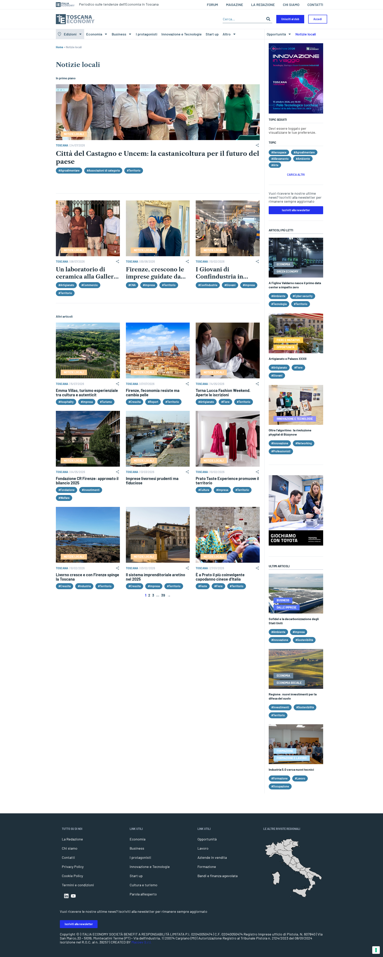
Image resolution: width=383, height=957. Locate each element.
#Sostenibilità (304, 640)
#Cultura (203, 490)
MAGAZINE (234, 4)
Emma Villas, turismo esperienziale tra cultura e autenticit (87, 392)
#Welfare (64, 498)
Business (119, 34)
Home (59, 47)
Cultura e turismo (143, 885)
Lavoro (202, 848)
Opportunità (276, 34)
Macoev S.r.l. (141, 942)
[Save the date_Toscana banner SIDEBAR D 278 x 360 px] (296, 112)
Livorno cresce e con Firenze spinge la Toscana (87, 576)
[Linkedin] (66, 895)
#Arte (274, 165)
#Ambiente (303, 158)
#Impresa (149, 285)
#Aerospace (278, 152)
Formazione (206, 866)
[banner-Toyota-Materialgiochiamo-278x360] (296, 544)
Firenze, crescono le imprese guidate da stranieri (155, 276)
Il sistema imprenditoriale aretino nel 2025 (155, 576)
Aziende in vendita (212, 857)
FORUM (212, 4)
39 (163, 595)
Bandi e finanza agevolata (217, 876)
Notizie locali (305, 34)
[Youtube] (73, 895)
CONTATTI (315, 4)
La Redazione (72, 839)
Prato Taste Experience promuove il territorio (227, 480)
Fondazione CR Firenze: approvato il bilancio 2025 (87, 480)
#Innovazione (279, 443)
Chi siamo (69, 848)
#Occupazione (280, 786)
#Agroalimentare (69, 170)
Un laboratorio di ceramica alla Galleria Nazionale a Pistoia (87, 276)
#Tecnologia (279, 304)
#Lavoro (300, 778)
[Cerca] (268, 19)
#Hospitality (66, 401)
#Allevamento (280, 158)
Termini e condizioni (78, 885)
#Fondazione (66, 490)
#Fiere (225, 401)
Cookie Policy (72, 876)
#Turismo (106, 401)
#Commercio (89, 285)
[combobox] (243, 19)
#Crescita (134, 401)
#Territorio (133, 170)
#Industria (84, 586)
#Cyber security (303, 296)
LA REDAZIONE (263, 4)
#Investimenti (91, 490)
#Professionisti (280, 451)
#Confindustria (207, 285)
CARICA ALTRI (296, 174)
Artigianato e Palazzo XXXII (287, 358)
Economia (94, 34)
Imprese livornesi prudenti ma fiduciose (152, 480)
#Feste (202, 586)
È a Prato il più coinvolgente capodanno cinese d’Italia (220, 576)
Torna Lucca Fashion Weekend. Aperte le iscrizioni (223, 392)
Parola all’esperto (143, 894)
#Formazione (279, 778)
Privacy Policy (73, 866)
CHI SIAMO (291, 4)
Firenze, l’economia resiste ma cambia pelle (153, 392)
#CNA (132, 285)
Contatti (68, 857)
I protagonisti (146, 34)
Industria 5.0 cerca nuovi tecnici (291, 769)
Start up (212, 34)
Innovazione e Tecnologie (181, 34)
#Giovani (230, 285)
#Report (153, 401)
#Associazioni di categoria (103, 170)
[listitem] (312, 884)
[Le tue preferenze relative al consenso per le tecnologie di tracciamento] (376, 950)
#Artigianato (66, 285)
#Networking (303, 443)
